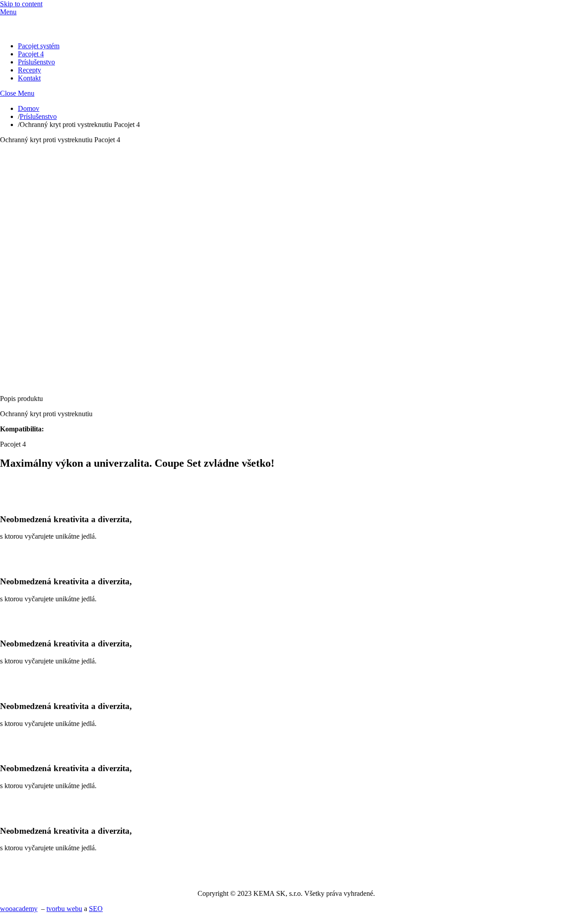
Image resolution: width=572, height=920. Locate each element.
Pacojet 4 (31, 54)
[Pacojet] (33, 30)
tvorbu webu (64, 908)
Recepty (29, 70)
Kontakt (29, 78)
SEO (96, 908)
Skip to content (21, 4)
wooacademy (19, 908)
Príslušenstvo (36, 62)
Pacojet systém (38, 46)
